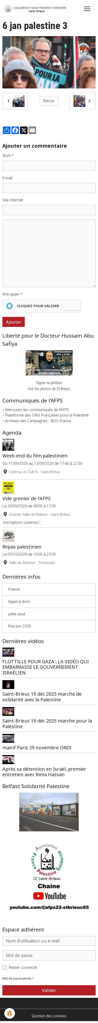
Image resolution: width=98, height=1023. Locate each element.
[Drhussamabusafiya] (49, 363)
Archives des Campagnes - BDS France (38, 420)
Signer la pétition (49, 383)
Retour (49, 100)
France (14, 589)
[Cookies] (9, 1013)
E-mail (7, 177)
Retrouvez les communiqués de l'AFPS (37, 409)
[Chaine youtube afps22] (49, 879)
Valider (49, 990)
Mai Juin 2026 (19, 626)
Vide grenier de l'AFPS (26, 498)
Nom (6, 155)
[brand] (37, 8)
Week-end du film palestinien (35, 455)
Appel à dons (19, 601)
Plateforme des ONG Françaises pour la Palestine (47, 415)
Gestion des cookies (49, 1015)
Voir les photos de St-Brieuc (49, 389)
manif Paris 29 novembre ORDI (36, 747)
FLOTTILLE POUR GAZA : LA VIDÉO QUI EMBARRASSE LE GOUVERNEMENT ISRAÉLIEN (45, 667)
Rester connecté (23, 967)
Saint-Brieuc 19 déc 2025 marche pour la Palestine (47, 724)
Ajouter (13, 322)
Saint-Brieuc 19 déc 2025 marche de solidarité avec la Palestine (42, 697)
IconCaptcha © (72, 310)
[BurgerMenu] (87, 8)
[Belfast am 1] (49, 812)
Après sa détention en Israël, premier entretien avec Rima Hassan (44, 772)
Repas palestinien (22, 546)
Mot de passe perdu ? (18, 978)
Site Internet (12, 200)
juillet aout (16, 613)
